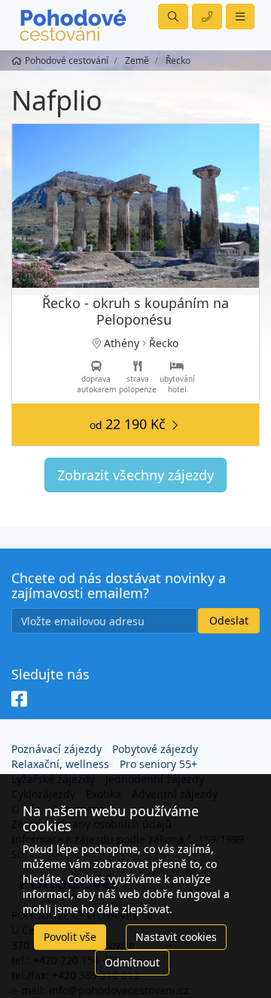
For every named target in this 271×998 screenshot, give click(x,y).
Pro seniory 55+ (158, 764)
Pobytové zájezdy (155, 749)
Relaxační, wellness (60, 764)
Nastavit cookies (176, 937)
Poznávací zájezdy (56, 749)
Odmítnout (132, 962)
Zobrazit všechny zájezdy (135, 475)
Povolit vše (70, 937)
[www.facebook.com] (19, 700)
